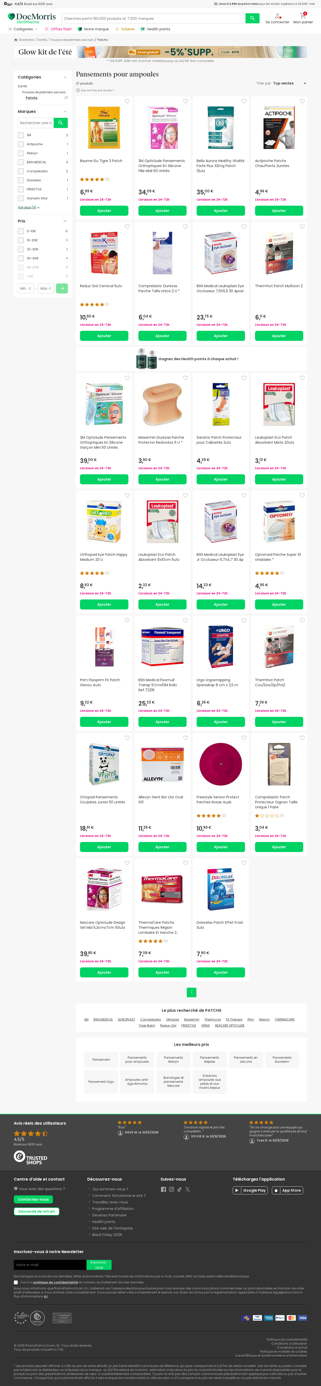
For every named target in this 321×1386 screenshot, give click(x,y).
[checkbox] (43, 135)
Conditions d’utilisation (289, 1343)
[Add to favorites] (127, 101)
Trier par (264, 83)
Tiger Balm (147, 1025)
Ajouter (104, 210)
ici (45, 1296)
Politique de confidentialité (287, 1339)
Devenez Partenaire (109, 1215)
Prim (251, 1019)
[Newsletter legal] (17, 1282)
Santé (41, 40)
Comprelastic (150, 1019)
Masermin (191, 1019)
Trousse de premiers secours (72, 40)
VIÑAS (205, 1025)
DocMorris (26, 40)
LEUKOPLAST (126, 1019)
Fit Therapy (234, 1019)
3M (86, 1019)
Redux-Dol (168, 1025)
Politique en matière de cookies (283, 1351)
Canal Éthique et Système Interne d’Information (271, 1355)
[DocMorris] (32, 18)
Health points (103, 1221)
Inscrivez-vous (99, 1265)
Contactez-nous (33, 1199)
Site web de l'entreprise (112, 1228)
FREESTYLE (188, 1025)
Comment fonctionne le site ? (119, 1195)
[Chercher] (253, 18)
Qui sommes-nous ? (110, 1189)
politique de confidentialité (55, 1282)
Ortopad (172, 1019)
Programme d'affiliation (113, 1208)
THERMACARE (285, 1019)
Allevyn (264, 1019)
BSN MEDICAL (103, 1019)
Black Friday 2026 (107, 1234)
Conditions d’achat (292, 1347)
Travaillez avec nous (110, 1202)
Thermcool (212, 1019)
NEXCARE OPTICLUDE (230, 1025)
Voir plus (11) (27, 207)
